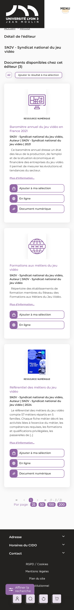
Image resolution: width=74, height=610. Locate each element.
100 (51, 504)
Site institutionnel (37, 585)
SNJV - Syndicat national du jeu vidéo (36, 136)
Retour (25, 28)
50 (42, 504)
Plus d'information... (22, 178)
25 (33, 504)
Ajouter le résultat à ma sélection (38, 75)
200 (62, 504)
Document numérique (35, 208)
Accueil (9, 28)
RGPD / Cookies (37, 564)
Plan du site (37, 578)
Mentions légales (37, 571)
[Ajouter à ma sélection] (14, 188)
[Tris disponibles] (8, 75)
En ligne (25, 198)
